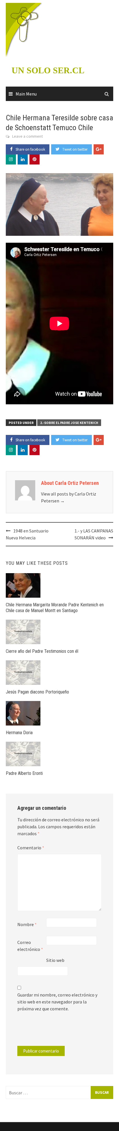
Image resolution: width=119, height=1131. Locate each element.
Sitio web (55, 960)
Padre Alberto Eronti (24, 773)
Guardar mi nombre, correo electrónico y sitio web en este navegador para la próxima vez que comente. (57, 1002)
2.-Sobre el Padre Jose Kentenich (69, 422)
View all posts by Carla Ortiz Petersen (68, 497)
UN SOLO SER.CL (48, 70)
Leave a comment (27, 136)
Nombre (27, 924)
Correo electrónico (30, 945)
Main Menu (26, 94)
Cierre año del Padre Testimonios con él (42, 651)
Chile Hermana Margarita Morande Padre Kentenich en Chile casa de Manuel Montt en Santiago (55, 608)
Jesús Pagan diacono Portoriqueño (37, 692)
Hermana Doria (19, 732)
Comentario (30, 847)
